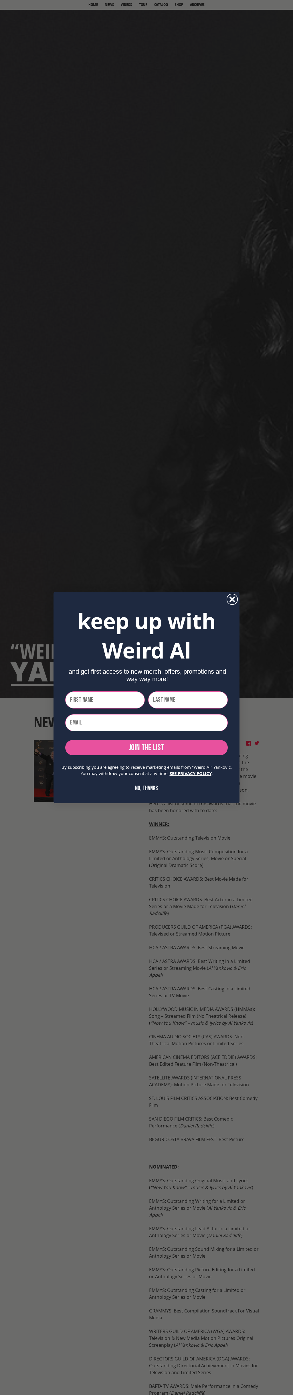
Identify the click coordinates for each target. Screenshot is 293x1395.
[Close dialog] (232, 599)
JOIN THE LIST (146, 747)
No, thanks (146, 788)
